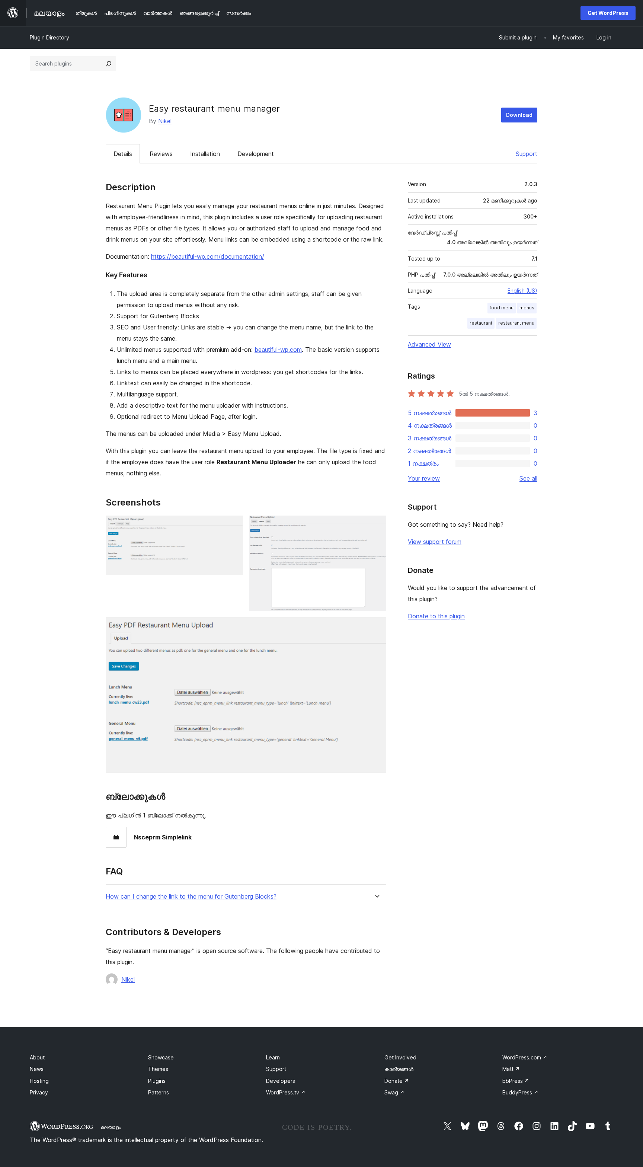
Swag (394, 1092)
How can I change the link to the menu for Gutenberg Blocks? (191, 896)
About (37, 1057)
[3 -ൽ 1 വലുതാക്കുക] (233, 525)
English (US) (522, 290)
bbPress (515, 1081)
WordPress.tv (285, 1092)
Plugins (157, 1081)
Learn (273, 1057)
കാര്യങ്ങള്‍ (398, 1069)
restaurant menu (516, 323)
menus (526, 307)
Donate (396, 1081)
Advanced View (429, 344)
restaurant (481, 323)
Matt (511, 1069)
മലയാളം (111, 1127)
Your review (424, 478)
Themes (158, 1069)
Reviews (161, 153)
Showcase (161, 1057)
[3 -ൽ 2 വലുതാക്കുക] (376, 525)
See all (528, 478)
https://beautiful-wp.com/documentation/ (207, 256)
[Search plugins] (108, 63)
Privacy (39, 1092)
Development (255, 153)
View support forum (434, 541)
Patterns (158, 1092)
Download (519, 115)
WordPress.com (524, 1057)
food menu (502, 307)
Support (526, 153)
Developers (280, 1081)
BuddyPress (520, 1092)
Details (122, 153)
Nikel (165, 121)
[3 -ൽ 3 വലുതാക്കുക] (376, 627)
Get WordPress (608, 13)
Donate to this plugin (436, 616)
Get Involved (400, 1057)
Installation (205, 153)
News (37, 1069)
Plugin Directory (49, 37)
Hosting (39, 1081)
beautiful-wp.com (278, 349)
